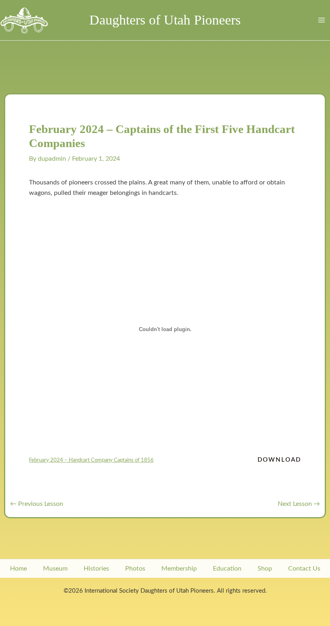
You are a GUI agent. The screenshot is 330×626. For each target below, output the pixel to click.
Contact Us (304, 568)
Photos (135, 568)
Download (279, 460)
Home (18, 568)
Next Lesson (299, 504)
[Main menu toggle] (321, 20)
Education (227, 568)
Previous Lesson (36, 504)
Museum (55, 568)
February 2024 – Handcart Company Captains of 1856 (91, 460)
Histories (96, 568)
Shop (265, 568)
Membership (179, 568)
